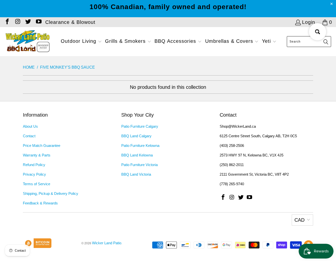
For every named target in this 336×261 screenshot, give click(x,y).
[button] (81, 41)
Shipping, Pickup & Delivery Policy (50, 193)
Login (308, 22)
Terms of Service (36, 184)
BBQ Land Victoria (136, 174)
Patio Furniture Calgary (139, 126)
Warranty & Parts (36, 155)
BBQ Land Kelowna (137, 155)
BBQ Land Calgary (136, 136)
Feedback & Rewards (40, 203)
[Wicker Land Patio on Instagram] (17, 22)
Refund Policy (34, 165)
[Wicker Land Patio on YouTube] (38, 22)
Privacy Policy (34, 174)
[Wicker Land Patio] (27, 42)
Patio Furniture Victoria (139, 165)
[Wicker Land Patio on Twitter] (28, 22)
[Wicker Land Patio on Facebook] (7, 22)
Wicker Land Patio (106, 243)
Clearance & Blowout (70, 22)
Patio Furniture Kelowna (140, 145)
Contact (29, 136)
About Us (30, 126)
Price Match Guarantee (41, 145)
